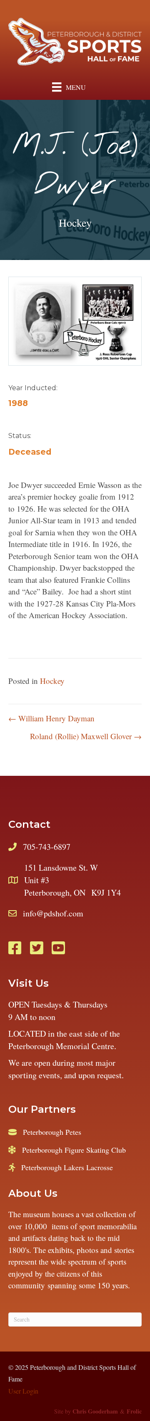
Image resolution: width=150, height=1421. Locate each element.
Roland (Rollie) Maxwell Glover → (86, 736)
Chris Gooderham (95, 1411)
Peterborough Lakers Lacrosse (67, 1167)
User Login (23, 1390)
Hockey (75, 222)
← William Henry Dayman (51, 718)
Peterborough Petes (52, 1132)
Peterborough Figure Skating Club (74, 1150)
